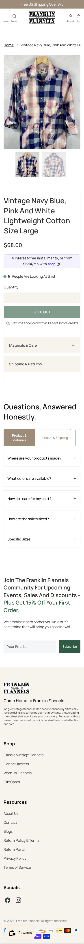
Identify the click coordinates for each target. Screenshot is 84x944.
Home (9, 44)
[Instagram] (18, 900)
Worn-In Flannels (18, 772)
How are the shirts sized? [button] (28, 518)
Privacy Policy (15, 858)
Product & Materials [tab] (19, 437)
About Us (11, 813)
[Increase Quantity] (75, 298)
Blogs (8, 831)
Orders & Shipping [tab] (55, 437)
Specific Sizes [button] (18, 539)
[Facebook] (8, 900)
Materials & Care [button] (23, 345)
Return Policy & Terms (21, 840)
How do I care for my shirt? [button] (29, 498)
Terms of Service (17, 867)
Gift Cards (12, 781)
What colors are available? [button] (29, 478)
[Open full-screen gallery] (42, 102)
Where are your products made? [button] (34, 458)
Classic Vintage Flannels (23, 754)
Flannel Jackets (16, 763)
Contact (10, 822)
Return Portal (15, 849)
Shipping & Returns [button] (25, 364)
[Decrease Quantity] (9, 298)
